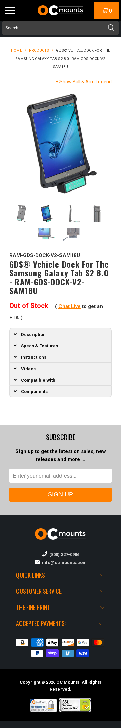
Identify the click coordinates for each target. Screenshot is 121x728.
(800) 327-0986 (63, 554)
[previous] (16, 144)
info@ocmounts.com (63, 562)
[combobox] (60, 28)
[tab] (60, 334)
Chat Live (69, 306)
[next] (105, 144)
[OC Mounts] (60, 10)
